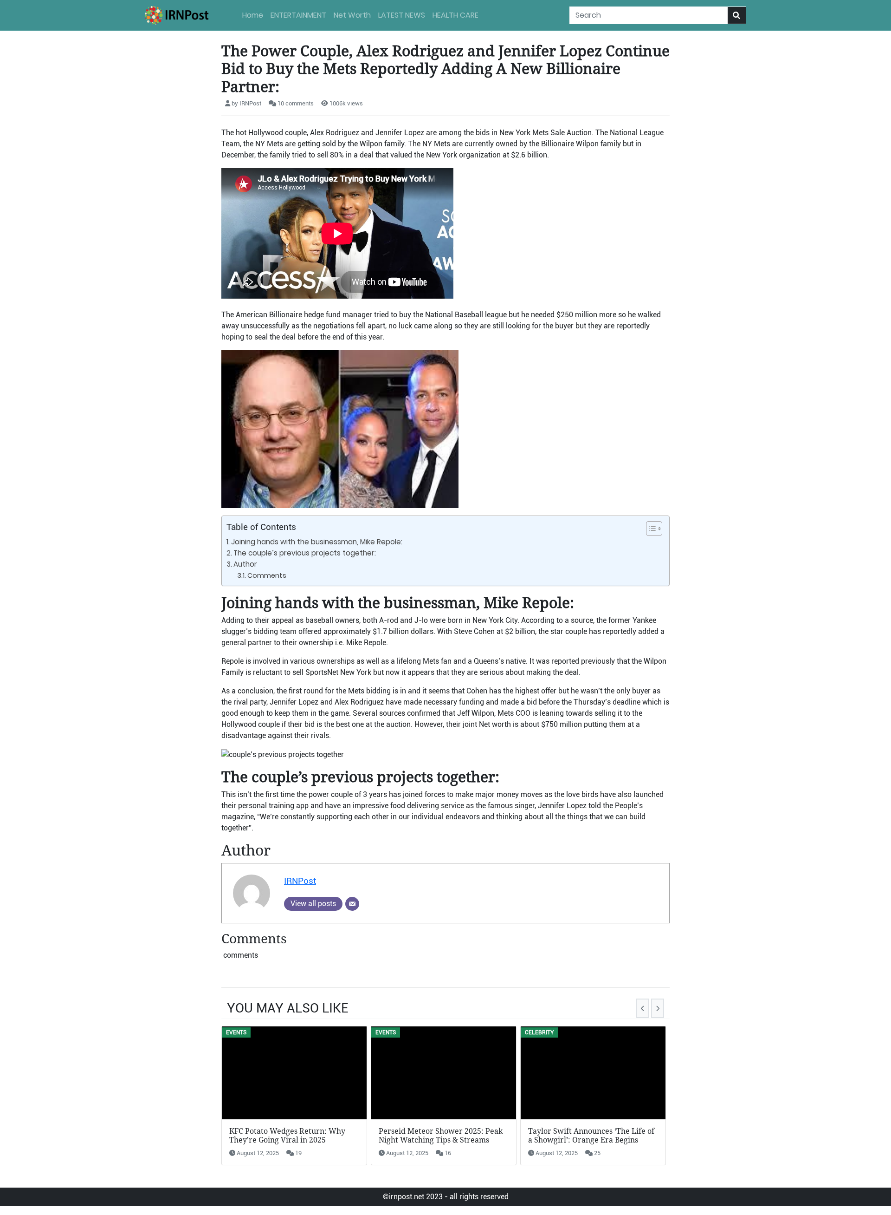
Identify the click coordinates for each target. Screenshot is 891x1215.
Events (236, 1032)
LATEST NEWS (401, 15)
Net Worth (352, 15)
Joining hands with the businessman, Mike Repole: (316, 542)
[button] (649, 528)
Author (245, 564)
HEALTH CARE (455, 15)
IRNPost (300, 880)
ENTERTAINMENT (298, 15)
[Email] (352, 904)
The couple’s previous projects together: (304, 553)
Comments (266, 575)
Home (252, 15)
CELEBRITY (539, 1032)
